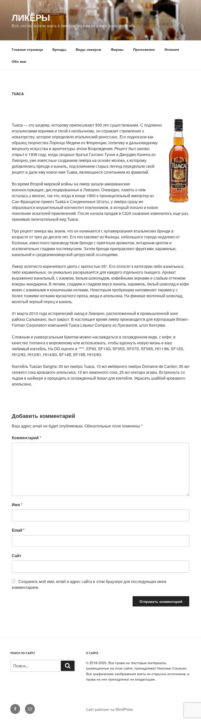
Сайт (16, 555)
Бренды (59, 49)
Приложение (144, 49)
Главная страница (27, 49)
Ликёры (31, 17)
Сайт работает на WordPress (109, 709)
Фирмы (117, 49)
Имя (17, 504)
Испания (171, 49)
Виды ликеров (88, 49)
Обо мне (19, 61)
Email (18, 530)
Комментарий (26, 437)
